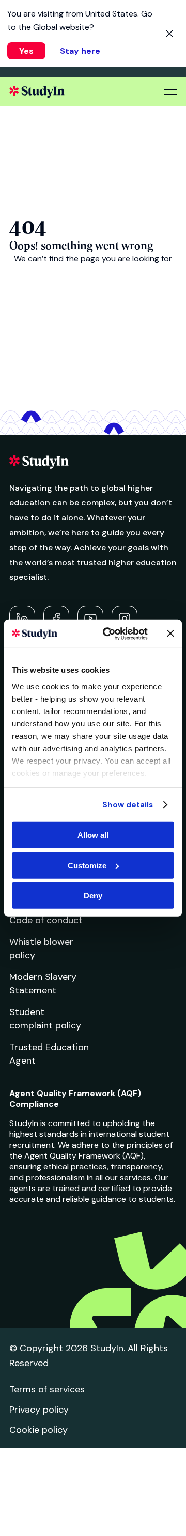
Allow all (93, 835)
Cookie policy (38, 1429)
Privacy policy (39, 1409)
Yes (26, 50)
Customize (87, 865)
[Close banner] (170, 633)
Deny (93, 895)
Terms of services (47, 1389)
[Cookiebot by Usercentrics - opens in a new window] (109, 633)
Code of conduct (46, 920)
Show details (127, 804)
